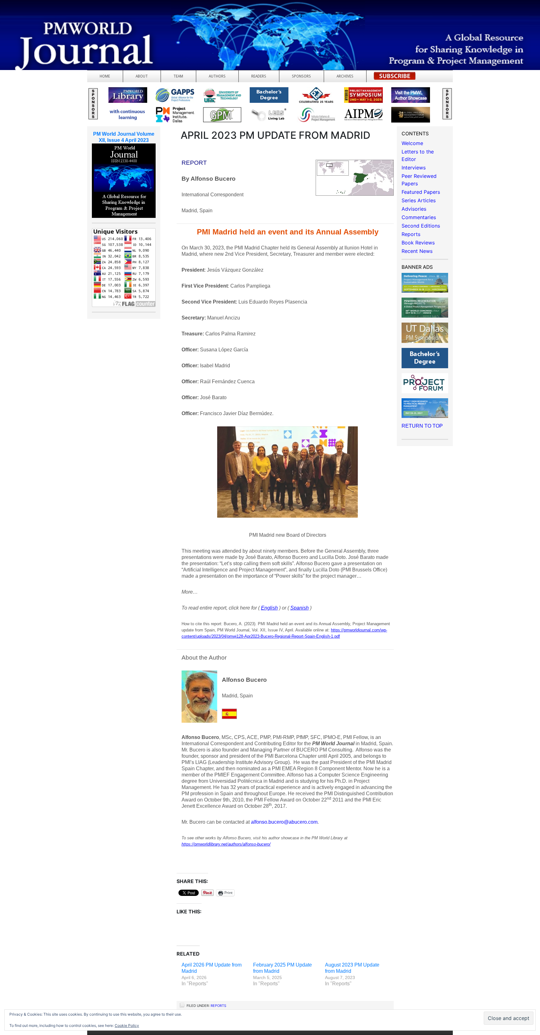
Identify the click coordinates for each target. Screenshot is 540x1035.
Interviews (414, 167)
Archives (345, 76)
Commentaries (419, 217)
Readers (258, 76)
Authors (217, 76)
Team (178, 76)
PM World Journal (74, 20)
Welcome (412, 143)
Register (394, 78)
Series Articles (419, 200)
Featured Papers (421, 192)
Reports (218, 1005)
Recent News (417, 251)
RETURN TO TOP (422, 426)
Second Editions (421, 226)
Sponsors (301, 76)
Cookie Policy (127, 1025)
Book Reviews (418, 242)
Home (105, 76)
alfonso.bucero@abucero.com (284, 822)
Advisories (414, 209)
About (142, 76)
